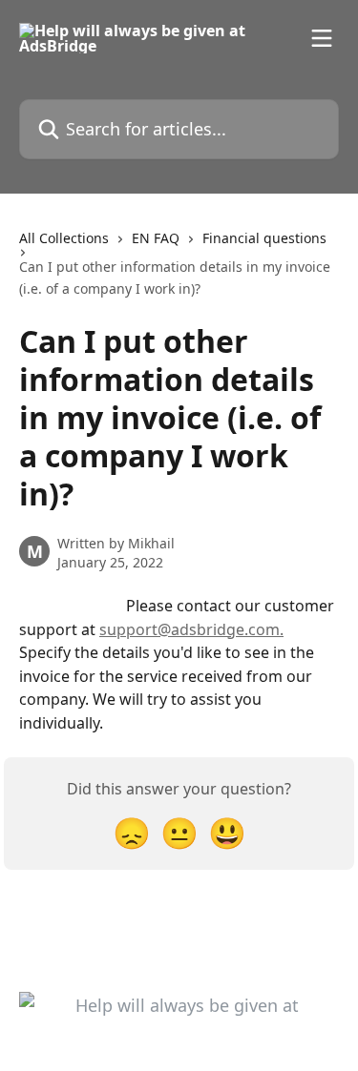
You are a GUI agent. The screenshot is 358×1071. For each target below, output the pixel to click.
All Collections (64, 238)
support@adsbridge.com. (191, 629)
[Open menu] (322, 38)
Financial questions (264, 238)
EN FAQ (155, 238)
